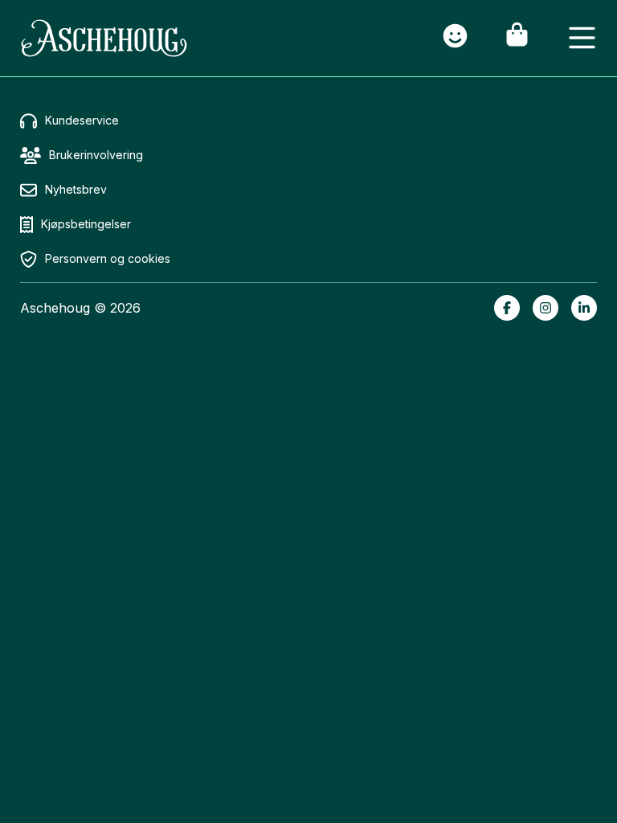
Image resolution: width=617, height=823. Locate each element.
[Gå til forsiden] (104, 38)
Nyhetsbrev (76, 189)
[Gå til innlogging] (455, 38)
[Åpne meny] (582, 38)
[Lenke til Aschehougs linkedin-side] (584, 308)
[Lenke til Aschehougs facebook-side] (507, 308)
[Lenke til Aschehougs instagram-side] (545, 308)
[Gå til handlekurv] (517, 38)
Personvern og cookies (107, 258)
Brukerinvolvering (96, 155)
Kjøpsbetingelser (86, 224)
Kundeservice (82, 120)
